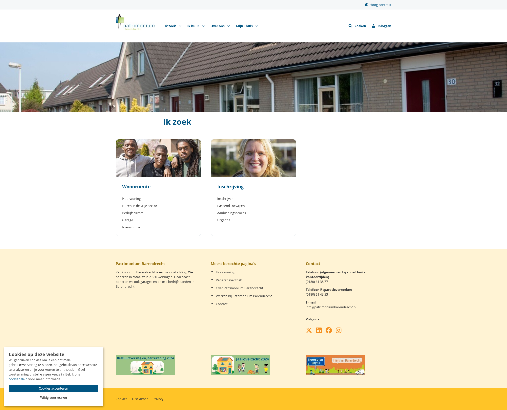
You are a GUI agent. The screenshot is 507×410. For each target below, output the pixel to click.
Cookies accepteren (53, 388)
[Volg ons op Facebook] (329, 330)
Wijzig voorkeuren (53, 397)
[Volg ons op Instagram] (338, 330)
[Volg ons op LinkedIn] (319, 330)
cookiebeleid (18, 379)
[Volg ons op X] (309, 330)
